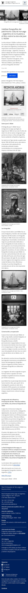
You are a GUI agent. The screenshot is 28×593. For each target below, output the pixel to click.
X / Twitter (7, 567)
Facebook (6, 565)
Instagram (7, 569)
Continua (4, 588)
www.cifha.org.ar (6, 475)
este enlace (12, 75)
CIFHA (9, 472)
